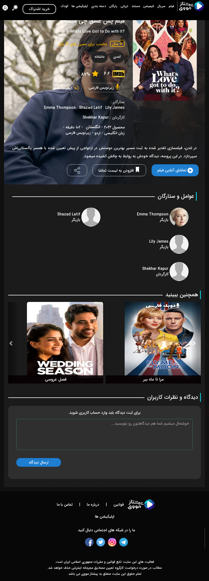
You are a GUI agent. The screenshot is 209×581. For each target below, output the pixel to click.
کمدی (117, 56)
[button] (13, 343)
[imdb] (118, 73)
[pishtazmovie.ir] (191, 6)
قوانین (118, 505)
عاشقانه (99, 56)
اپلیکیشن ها (104, 517)
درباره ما (92, 505)
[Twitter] (100, 542)
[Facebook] (89, 542)
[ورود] (5, 9)
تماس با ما (65, 505)
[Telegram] (123, 542)
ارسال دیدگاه (38, 462)
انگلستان (93, 127)
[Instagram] (112, 542)
